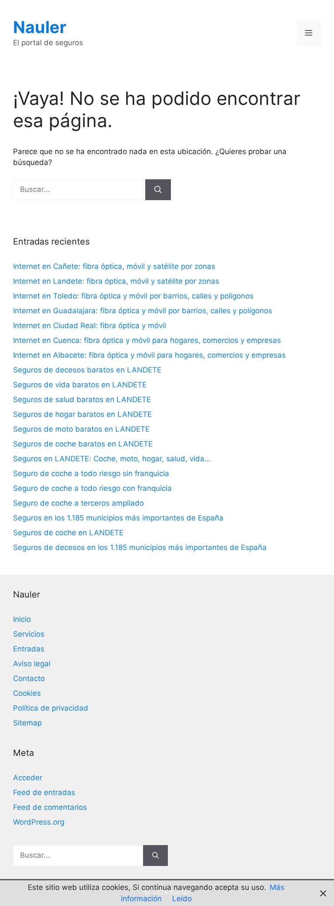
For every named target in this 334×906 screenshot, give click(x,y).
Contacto (29, 678)
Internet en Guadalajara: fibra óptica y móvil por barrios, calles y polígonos (142, 310)
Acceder (27, 777)
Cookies (27, 693)
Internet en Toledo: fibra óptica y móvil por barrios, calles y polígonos (133, 296)
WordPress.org (38, 822)
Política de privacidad (50, 708)
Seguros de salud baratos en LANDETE (82, 399)
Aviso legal (31, 663)
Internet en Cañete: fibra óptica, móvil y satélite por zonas (114, 266)
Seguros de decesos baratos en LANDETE (87, 370)
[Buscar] (158, 189)
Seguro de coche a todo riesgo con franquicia (92, 488)
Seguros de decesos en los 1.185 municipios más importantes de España (140, 547)
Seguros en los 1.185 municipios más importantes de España (118, 517)
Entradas (28, 648)
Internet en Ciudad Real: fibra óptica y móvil (89, 325)
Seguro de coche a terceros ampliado (78, 503)
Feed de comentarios (50, 807)
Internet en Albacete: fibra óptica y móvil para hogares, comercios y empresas (149, 355)
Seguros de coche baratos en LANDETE (83, 444)
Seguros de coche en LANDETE (68, 532)
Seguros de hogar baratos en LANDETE (82, 414)
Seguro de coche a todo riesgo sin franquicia (91, 473)
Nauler (40, 27)
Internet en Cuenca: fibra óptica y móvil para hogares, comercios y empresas (147, 340)
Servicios (28, 634)
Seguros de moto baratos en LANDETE (81, 429)
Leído (182, 898)
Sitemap (27, 722)
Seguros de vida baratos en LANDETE (80, 384)
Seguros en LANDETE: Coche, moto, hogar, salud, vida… (111, 458)
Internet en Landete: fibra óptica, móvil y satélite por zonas (116, 281)
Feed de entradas (44, 792)
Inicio (22, 619)
